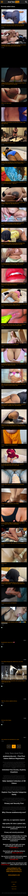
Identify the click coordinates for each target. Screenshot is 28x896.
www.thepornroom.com (13, 869)
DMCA (14, 884)
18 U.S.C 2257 (14, 882)
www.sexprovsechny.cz (14, 871)
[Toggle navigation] (2, 2)
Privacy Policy (14, 886)
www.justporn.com (14, 875)
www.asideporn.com (14, 868)
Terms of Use (14, 888)
